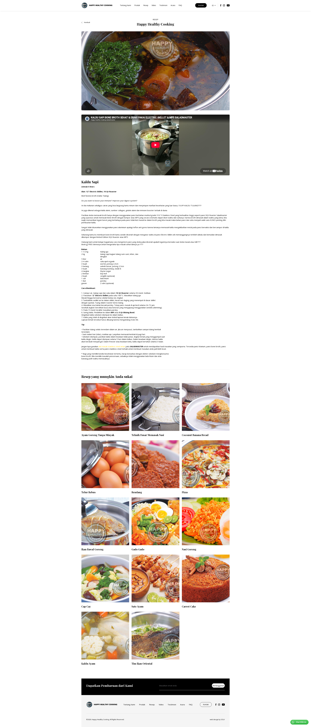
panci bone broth (213, 346)
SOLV (223, 719)
